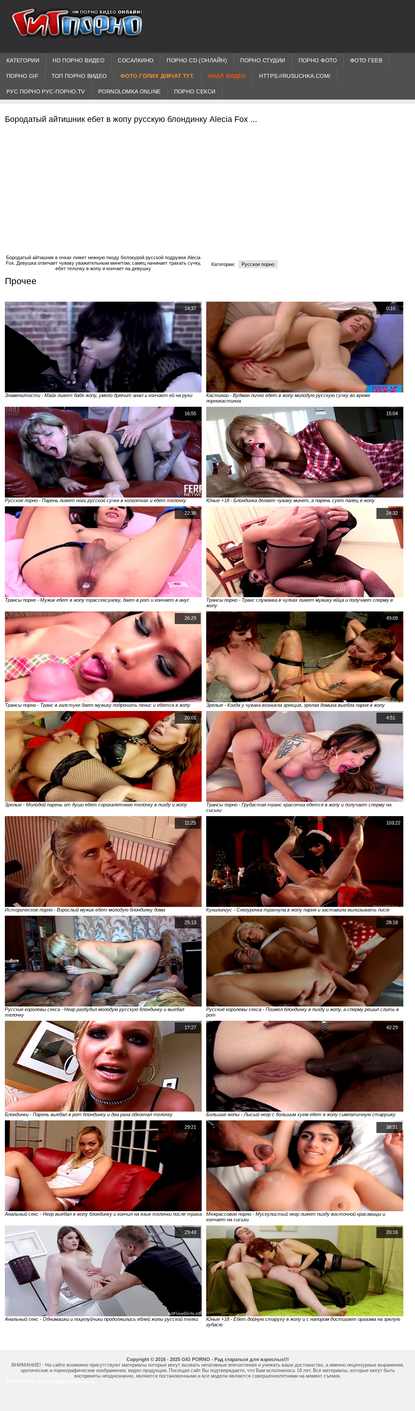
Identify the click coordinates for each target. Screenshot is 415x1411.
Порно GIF (22, 76)
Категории (22, 60)
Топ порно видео (79, 76)
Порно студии (262, 60)
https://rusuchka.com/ (294, 76)
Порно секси (195, 92)
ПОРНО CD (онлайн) (197, 60)
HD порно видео (78, 60)
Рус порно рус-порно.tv (45, 92)
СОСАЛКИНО (135, 60)
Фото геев (366, 60)
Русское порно (258, 264)
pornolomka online (129, 92)
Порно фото (318, 60)
